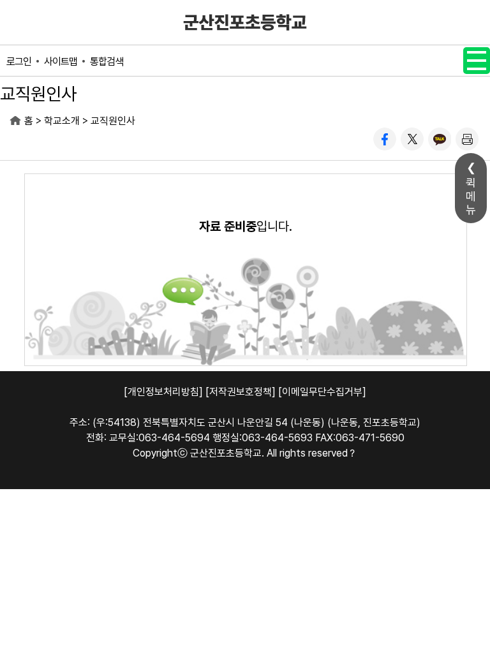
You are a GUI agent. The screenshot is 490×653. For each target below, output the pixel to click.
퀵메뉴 (471, 196)
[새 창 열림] (384, 139)
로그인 (18, 61)
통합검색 (106, 61)
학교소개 (62, 121)
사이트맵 (60, 61)
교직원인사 (113, 121)
